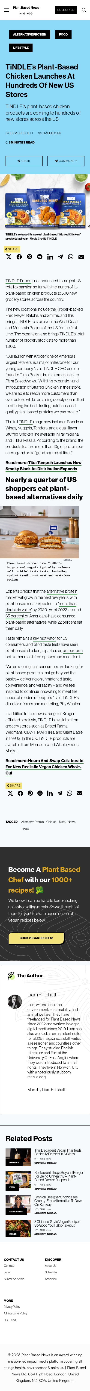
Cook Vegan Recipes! (36, 938)
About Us (50, 1265)
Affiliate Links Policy (15, 1313)
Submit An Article (14, 1279)
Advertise (51, 1279)
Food (63, 34)
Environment (16, 1212)
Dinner (12, 1234)
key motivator (44, 638)
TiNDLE (26, 421)
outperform (73, 650)
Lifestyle (21, 48)
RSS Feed (10, 1320)
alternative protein (62, 591)
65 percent (15, 616)
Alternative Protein (29, 34)
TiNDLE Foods (18, 280)
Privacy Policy (12, 1306)
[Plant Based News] (6, 10)
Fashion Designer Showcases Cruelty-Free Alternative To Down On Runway (58, 1200)
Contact (9, 1265)
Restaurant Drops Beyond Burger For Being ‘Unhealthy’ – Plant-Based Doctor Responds (58, 1176)
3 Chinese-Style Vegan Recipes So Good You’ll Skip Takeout (57, 1223)
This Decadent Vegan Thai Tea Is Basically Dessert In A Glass (57, 1152)
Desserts (14, 1162)
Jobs (7, 1272)
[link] (26, 13)
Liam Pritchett (21, 133)
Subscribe (65, 10)
